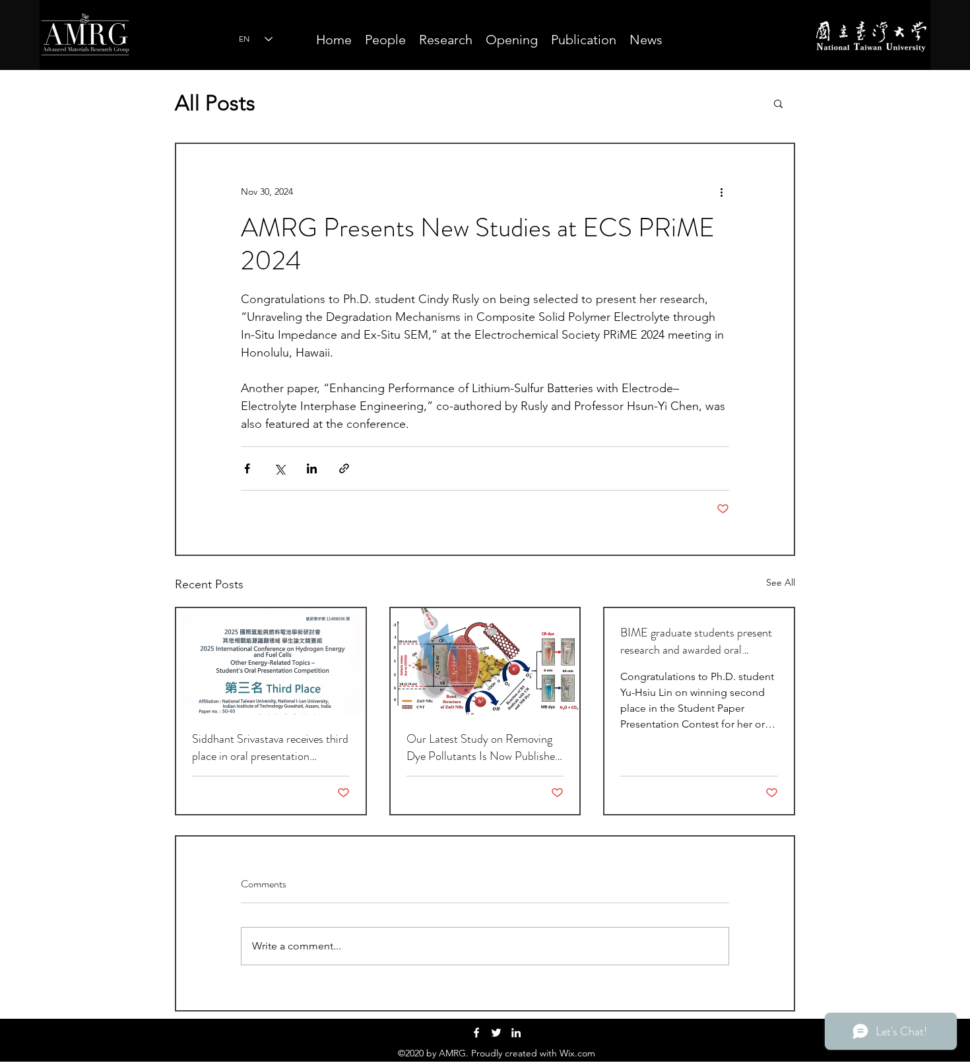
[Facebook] (476, 1032)
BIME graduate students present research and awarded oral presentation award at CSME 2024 (696, 641)
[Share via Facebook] (247, 468)
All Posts (215, 103)
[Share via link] (344, 468)
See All (780, 582)
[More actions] (721, 191)
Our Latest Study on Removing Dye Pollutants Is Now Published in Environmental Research (483, 747)
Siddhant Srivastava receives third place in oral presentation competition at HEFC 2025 (270, 747)
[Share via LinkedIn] (312, 468)
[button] (778, 103)
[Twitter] (496, 1032)
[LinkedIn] (516, 1032)
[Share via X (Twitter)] (279, 468)
